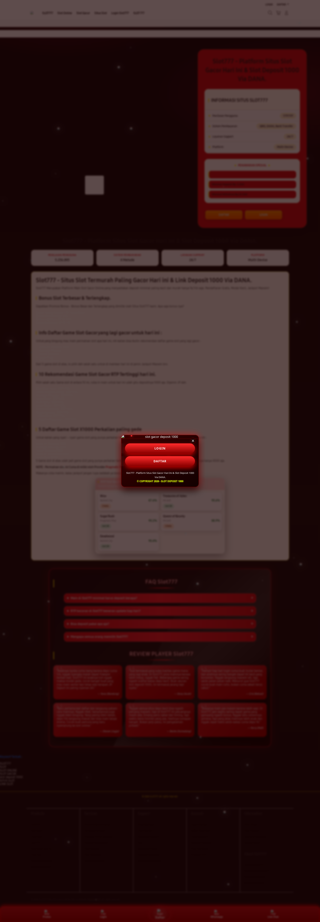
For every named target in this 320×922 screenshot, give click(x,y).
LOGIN (160, 448)
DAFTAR (160, 461)
